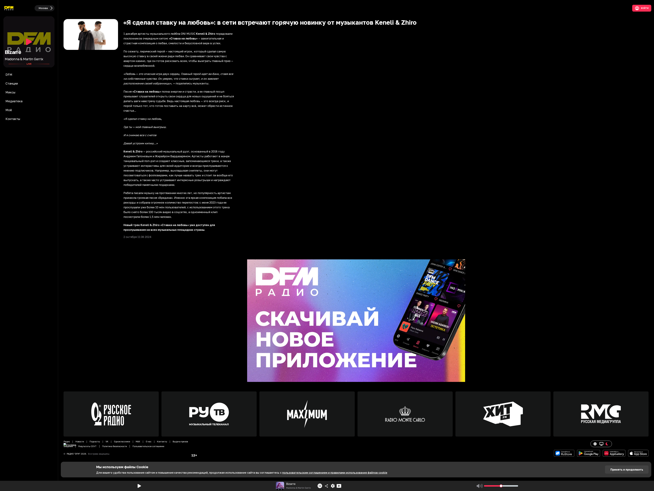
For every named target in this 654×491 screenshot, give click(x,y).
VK (107, 441)
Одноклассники (122, 441)
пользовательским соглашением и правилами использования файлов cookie (334, 472)
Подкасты (95, 441)
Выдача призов (180, 441)
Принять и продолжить (626, 469)
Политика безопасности (114, 446)
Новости (79, 441)
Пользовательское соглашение (148, 446)
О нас (148, 441)
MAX (138, 441)
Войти (645, 8)
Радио (67, 441)
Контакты (162, 441)
